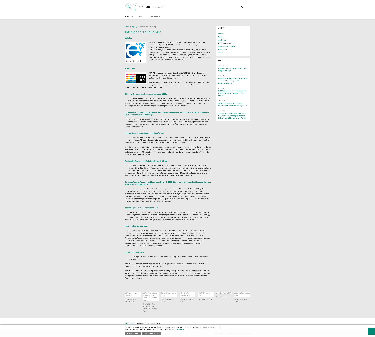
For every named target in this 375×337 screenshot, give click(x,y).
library (220, 37)
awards (220, 53)
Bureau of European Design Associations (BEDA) (144, 133)
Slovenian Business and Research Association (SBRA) (146, 94)
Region (140, 16)
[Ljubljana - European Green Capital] (243, 324)
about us (221, 34)
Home (127, 27)
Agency (128, 16)
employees (222, 40)
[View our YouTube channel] (168, 323)
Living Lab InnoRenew (134, 252)
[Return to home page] (145, 7)
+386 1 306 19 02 (143, 323)
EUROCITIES (130, 68)
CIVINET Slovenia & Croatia (136, 226)
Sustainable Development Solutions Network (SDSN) (146, 161)
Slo (249, 7)
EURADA (128, 38)
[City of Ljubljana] (229, 324)
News (220, 61)
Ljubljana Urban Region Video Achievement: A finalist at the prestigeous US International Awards (233, 81)
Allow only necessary (151, 333)
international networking (226, 43)
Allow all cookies (132, 333)
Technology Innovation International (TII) (141, 208)
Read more (180, 329)
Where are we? (130, 323)
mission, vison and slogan (227, 46)
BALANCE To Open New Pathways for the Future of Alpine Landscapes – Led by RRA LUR (232, 93)
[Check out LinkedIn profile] (165, 323)
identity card (222, 49)
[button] (132, 16)
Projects (154, 16)
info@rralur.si (155, 323)
